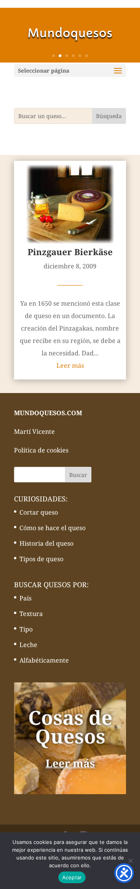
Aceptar (72, 877)
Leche (28, 644)
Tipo (26, 629)
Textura (31, 613)
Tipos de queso (41, 559)
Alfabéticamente (44, 660)
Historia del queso (46, 543)
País (25, 598)
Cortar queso (38, 512)
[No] (130, 861)
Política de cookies (41, 450)
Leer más (70, 365)
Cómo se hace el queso (52, 528)
